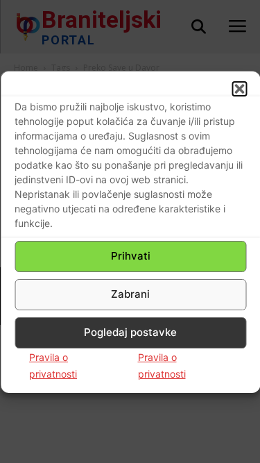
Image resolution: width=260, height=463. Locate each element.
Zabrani (130, 294)
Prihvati (130, 255)
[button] (239, 89)
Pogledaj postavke (130, 332)
